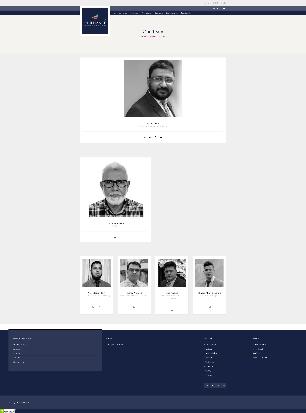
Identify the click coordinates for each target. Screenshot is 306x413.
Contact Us (209, 366)
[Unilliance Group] (95, 11)
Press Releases (260, 344)
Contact (215, 3)
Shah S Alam (153, 123)
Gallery (256, 353)
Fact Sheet (258, 349)
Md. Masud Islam (96, 292)
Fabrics (16, 353)
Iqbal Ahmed (172, 292)
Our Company (210, 344)
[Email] (214, 8)
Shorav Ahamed (134, 292)
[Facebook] (221, 8)
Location (208, 357)
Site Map (208, 375)
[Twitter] (217, 8)
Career (206, 3)
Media (223, 3)
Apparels (17, 349)
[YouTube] (224, 8)
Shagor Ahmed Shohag (209, 292)
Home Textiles (19, 344)
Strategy (208, 349)
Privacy (207, 371)
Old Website (18, 362)
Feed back (209, 362)
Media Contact (260, 357)
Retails (16, 357)
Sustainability (210, 353)
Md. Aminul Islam (115, 223)
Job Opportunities (114, 344)
